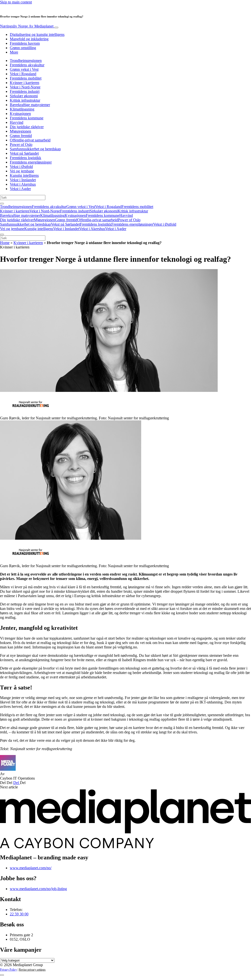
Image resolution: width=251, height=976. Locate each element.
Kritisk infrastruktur (25, 100)
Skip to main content (16, 2)
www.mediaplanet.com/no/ (30, 868)
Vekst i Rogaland (23, 74)
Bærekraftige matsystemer (30, 105)
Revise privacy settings (32, 969)
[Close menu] (2, 234)
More (14, 52)
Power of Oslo (21, 144)
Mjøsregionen (20, 131)
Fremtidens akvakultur (27, 65)
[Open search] (2, 203)
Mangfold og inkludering (29, 39)
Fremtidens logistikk (25, 158)
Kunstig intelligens (24, 175)
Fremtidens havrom (25, 43)
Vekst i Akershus (23, 184)
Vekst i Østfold (21, 167)
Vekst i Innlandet (23, 180)
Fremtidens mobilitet (25, 78)
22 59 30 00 (19, 914)
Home (5, 243)
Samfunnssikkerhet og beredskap (35, 149)
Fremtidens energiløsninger (31, 162)
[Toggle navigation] (56, 27)
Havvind (16, 122)
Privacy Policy (8, 969)
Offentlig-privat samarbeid (30, 140)
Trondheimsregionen (26, 60)
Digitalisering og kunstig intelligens (37, 34)
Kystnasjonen (20, 113)
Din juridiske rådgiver (27, 127)
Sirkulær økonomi (24, 96)
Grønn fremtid (21, 136)
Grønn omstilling (23, 48)
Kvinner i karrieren (24, 83)
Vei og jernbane (22, 171)
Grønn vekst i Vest (24, 69)
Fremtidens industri (24, 91)
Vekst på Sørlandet (24, 153)
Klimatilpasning (22, 109)
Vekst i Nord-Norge (25, 87)
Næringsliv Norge (26, 26)
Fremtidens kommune (26, 118)
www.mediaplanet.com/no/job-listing (38, 889)
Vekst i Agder (20, 189)
